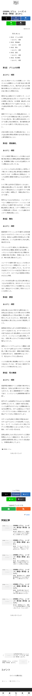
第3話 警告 (14, 47)
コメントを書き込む (16, 675)
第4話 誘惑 (14, 52)
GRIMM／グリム (7, 449)
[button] (21, 23)
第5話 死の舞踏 (15, 57)
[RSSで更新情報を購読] (23, 509)
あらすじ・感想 (16, 39)
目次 (13, 33)
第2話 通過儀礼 (15, 42)
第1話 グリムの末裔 (17, 37)
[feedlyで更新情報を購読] (8, 509)
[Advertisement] (16, 471)
